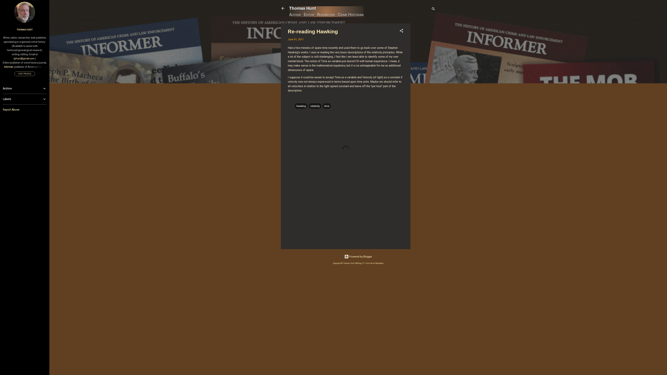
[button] (401, 31)
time (326, 106)
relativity (315, 106)
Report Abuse (11, 109)
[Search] (433, 9)
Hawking (301, 106)
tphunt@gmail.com (24, 58)
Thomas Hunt (302, 8)
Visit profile (24, 74)
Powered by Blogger (360, 256)
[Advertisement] (424, 75)
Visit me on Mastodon (375, 263)
